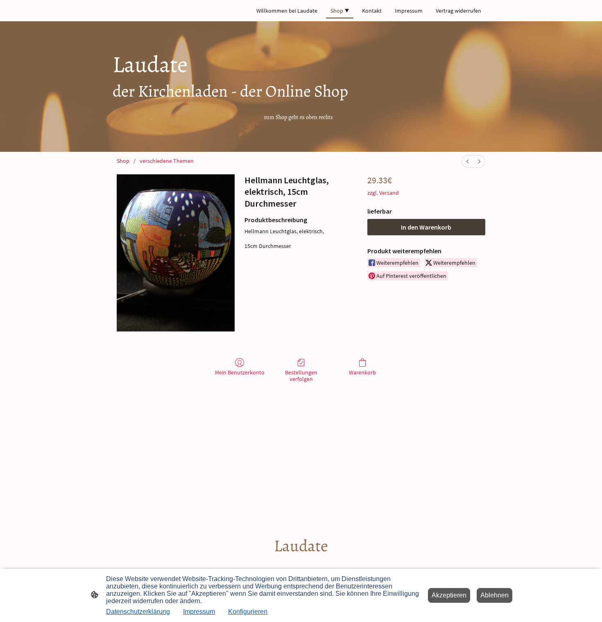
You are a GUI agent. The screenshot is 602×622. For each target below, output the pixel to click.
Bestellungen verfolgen (301, 376)
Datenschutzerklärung (138, 611)
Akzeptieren (449, 595)
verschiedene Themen (167, 161)
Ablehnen (494, 595)
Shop (123, 161)
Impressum (199, 611)
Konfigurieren (247, 611)
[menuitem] (467, 161)
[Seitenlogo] (301, 564)
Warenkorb (362, 372)
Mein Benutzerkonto (240, 372)
